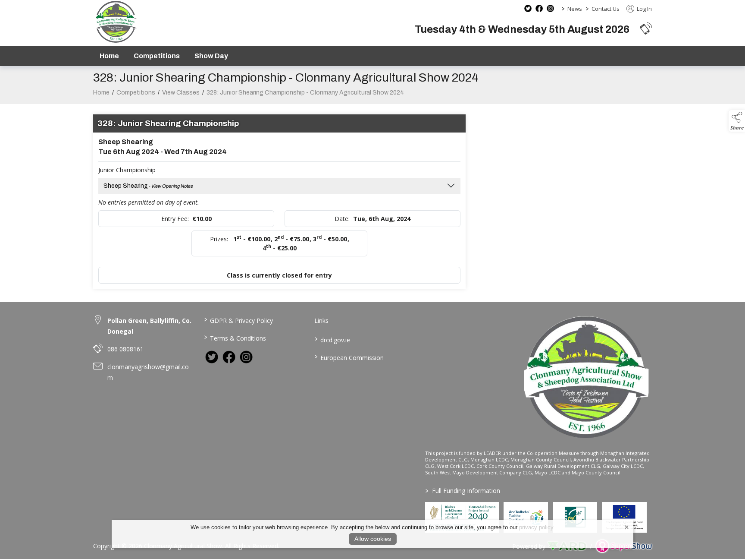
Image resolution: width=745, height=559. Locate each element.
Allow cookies (372, 538)
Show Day (211, 56)
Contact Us (606, 9)
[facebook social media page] (539, 8)
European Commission (349, 357)
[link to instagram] (246, 357)
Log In (643, 9)
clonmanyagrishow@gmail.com (148, 372)
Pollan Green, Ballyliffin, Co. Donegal (149, 325)
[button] (646, 28)
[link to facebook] (228, 357)
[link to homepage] (115, 21)
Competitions (157, 56)
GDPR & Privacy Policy (238, 320)
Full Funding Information (463, 490)
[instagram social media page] (550, 8)
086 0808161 (125, 349)
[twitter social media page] (528, 8)
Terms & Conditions (235, 337)
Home (109, 56)
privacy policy (536, 527)
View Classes (181, 92)
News (574, 9)
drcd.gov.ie (332, 339)
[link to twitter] (211, 357)
